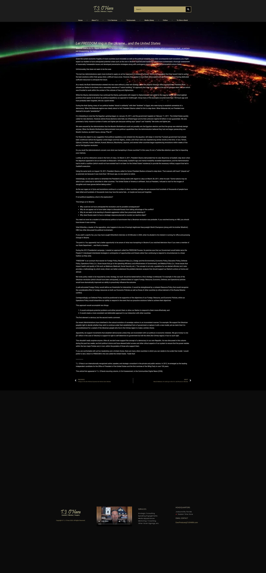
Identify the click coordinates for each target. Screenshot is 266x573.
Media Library (149, 20)
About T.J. (95, 20)
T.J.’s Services (112, 20)
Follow (165, 20)
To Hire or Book (182, 20)
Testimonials (130, 20)
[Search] (188, 9)
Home (80, 20)
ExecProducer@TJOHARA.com (187, 522)
